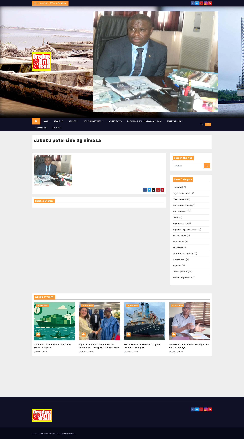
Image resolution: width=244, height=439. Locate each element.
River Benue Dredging (183, 253)
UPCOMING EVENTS (93, 121)
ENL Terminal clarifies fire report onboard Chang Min (142, 346)
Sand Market (179, 259)
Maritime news (180, 211)
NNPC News (178, 241)
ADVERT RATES (115, 121)
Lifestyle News (180, 199)
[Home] (36, 121)
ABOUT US (58, 121)
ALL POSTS (57, 127)
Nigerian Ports (180, 223)
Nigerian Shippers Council (185, 229)
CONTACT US (41, 127)
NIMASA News (179, 235)
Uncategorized (180, 271)
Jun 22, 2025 (87, 351)
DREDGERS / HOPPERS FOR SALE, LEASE (144, 121)
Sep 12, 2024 (177, 351)
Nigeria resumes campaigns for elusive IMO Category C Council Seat (99, 346)
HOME (45, 121)
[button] (202, 124)
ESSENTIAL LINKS (174, 121)
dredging (177, 187)
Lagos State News (181, 193)
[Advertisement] (122, 377)
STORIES (73, 121)
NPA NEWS (178, 247)
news (175, 217)
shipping (177, 265)
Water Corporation (182, 277)
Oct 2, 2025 (41, 351)
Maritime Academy (182, 205)
